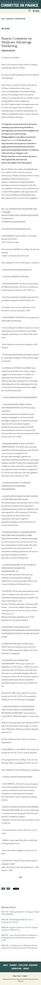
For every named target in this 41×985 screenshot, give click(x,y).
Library (26, 968)
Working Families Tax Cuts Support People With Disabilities (20, 913)
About (5, 965)
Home (3, 19)
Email (8, 888)
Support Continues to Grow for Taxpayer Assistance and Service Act (19, 929)
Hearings (13, 965)
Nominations (17, 968)
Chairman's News (20, 19)
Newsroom (33, 965)
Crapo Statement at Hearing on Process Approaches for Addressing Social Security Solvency (19, 947)
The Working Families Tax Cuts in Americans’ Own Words (17, 921)
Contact (25, 976)
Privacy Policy (17, 976)
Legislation (23, 965)
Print (3, 888)
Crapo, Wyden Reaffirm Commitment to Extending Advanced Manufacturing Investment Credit (19, 938)
